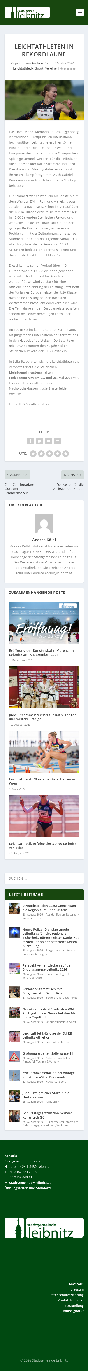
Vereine (51, 68)
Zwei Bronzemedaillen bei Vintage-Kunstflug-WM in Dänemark (49, 1075)
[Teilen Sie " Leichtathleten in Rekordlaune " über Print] (57, 441)
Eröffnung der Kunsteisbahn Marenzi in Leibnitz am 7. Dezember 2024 (41, 652)
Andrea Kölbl (41, 63)
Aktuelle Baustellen (58, 1058)
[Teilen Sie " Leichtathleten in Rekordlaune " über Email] (48, 441)
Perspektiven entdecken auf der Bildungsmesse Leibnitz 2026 (47, 967)
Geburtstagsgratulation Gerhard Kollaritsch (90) (47, 1115)
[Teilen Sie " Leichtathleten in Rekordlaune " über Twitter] (39, 441)
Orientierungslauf (57, 1022)
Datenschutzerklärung (66, 1295)
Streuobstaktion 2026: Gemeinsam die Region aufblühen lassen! (49, 908)
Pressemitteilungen (35, 954)
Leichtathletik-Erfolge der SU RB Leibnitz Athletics (42, 845)
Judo (48, 1102)
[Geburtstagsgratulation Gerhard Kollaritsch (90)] (14, 1116)
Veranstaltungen (33, 977)
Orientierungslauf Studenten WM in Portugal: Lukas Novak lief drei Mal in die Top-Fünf (50, 1013)
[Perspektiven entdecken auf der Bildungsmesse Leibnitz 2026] (14, 968)
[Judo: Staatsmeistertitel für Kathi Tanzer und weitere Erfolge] (44, 687)
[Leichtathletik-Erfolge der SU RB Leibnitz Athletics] (44, 816)
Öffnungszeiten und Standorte (28, 1188)
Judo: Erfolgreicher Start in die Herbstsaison (46, 1095)
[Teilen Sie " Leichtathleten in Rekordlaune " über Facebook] (30, 441)
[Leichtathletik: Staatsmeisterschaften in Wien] (44, 752)
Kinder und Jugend (57, 974)
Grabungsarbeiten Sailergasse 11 (48, 1053)
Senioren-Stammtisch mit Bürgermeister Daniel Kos (42, 991)
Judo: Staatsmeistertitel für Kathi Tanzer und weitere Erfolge (42, 717)
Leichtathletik (23, 68)
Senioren (51, 998)
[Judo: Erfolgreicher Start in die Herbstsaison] (14, 1096)
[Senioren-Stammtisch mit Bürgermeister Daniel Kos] (14, 992)
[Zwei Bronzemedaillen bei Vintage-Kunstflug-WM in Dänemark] (14, 1075)
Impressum (75, 1289)
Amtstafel (29, 1061)
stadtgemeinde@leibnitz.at (30, 1182)
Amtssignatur (73, 1311)
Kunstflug (52, 1082)
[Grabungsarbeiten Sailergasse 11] (14, 1056)
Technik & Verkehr (47, 1061)
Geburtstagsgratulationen (39, 1125)
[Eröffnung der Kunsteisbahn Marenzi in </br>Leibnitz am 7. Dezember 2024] (44, 623)
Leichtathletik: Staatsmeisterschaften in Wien (42, 781)
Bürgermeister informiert (62, 950)
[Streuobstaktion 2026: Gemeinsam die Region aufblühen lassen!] (14, 908)
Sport (39, 68)
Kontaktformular (71, 1300)
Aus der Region (55, 914)
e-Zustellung (74, 1305)
